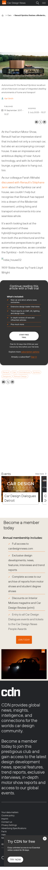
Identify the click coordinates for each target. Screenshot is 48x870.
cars (14, 372)
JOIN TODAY (24, 639)
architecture (24, 372)
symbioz (36, 372)
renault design (20, 376)
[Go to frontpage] (13, 2)
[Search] (37, 3)
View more (39, 474)
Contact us (6, 821)
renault (6, 372)
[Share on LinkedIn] (44, 122)
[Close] (45, 838)
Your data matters (9, 812)
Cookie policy (7, 815)
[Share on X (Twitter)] (40, 122)
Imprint (4, 818)
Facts (4, 831)
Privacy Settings (9, 825)
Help (3, 834)
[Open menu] (43, 3)
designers (7, 376)
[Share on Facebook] (36, 122)
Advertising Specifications (13, 828)
